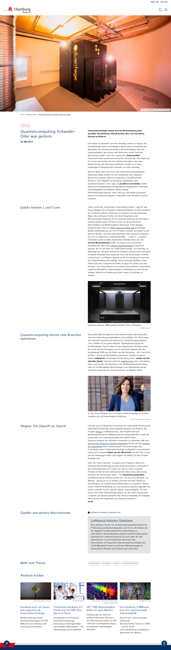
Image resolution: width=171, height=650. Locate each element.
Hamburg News (31, 114)
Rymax (99, 432)
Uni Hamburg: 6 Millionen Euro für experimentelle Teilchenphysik (134, 610)
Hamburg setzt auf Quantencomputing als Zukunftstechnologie (35, 610)
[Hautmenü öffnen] (166, 9)
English (164, 2)
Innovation (106, 563)
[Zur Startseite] (16, 9)
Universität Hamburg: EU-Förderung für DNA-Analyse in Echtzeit (68, 610)
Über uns (155, 2)
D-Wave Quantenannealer (121, 246)
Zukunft (116, 563)
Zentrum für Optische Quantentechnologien (108, 444)
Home (22, 114)
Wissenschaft (94, 563)
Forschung (25, 126)
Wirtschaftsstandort (130, 563)
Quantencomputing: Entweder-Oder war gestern (55, 114)
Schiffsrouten (127, 361)
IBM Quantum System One (123, 228)
